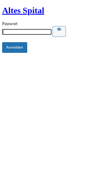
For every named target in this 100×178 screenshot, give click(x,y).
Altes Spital (23, 10)
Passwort (9, 23)
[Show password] (59, 31)
